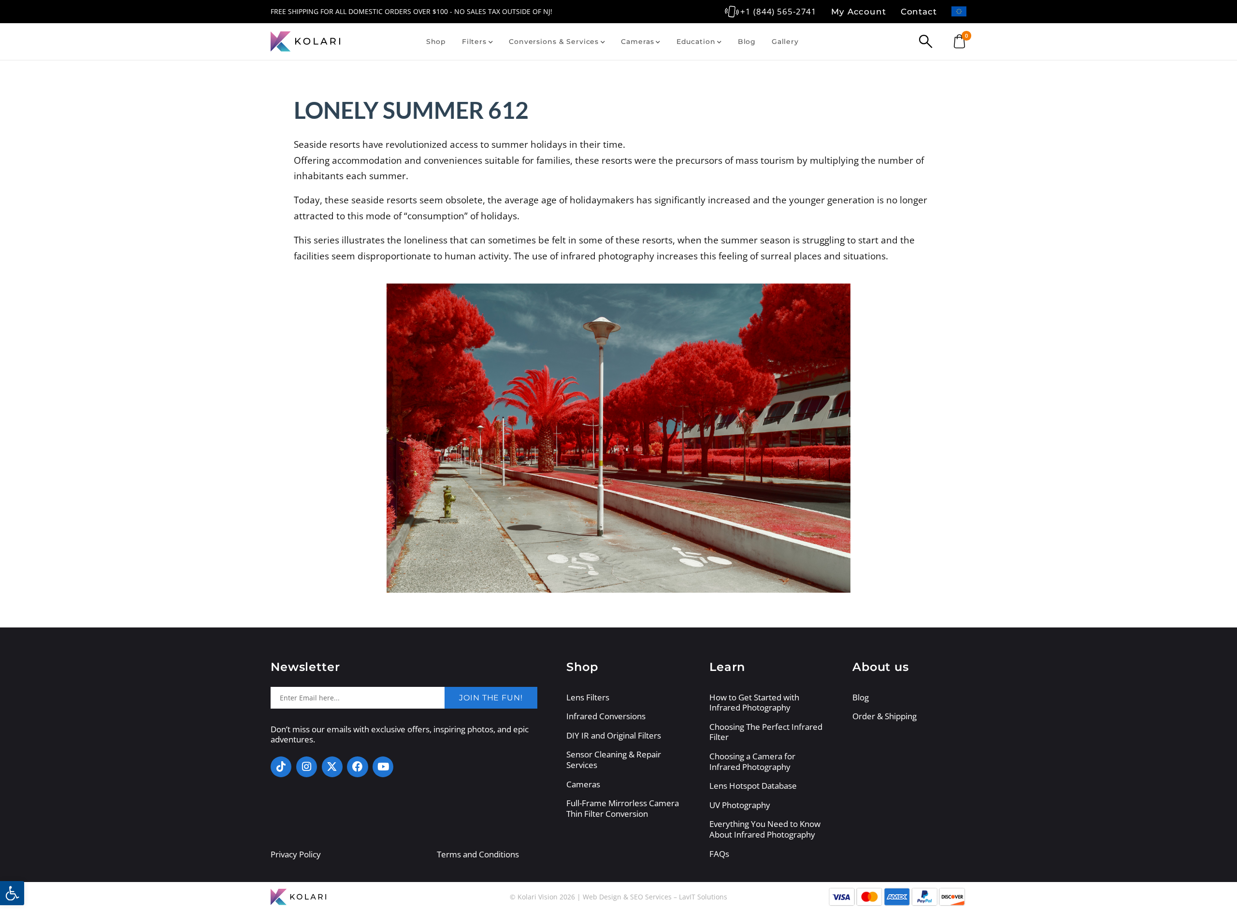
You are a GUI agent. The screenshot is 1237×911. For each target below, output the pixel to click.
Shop (436, 41)
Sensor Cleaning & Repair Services (613, 759)
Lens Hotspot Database (753, 786)
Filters (474, 41)
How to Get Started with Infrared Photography (754, 702)
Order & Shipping (884, 716)
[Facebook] (357, 766)
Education (696, 41)
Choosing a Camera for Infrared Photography (752, 761)
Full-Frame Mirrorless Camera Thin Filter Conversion (622, 808)
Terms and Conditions (478, 854)
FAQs (719, 854)
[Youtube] (383, 766)
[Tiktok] (281, 766)
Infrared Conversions (606, 716)
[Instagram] (306, 766)
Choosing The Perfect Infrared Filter (765, 732)
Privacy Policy (296, 854)
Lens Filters (587, 697)
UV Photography (739, 805)
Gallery (785, 41)
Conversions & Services (554, 41)
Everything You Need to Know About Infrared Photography (764, 829)
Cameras (637, 41)
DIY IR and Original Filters (613, 735)
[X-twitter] (332, 766)
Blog (747, 41)
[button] (12, 893)
